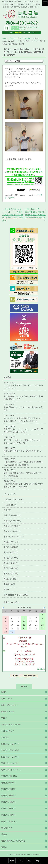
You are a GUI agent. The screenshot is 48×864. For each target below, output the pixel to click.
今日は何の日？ (10, 505)
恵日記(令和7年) (11, 573)
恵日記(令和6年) (11, 568)
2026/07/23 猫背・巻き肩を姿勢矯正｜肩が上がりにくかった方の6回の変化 (23, 473)
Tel (21, 861)
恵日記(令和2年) (11, 547)
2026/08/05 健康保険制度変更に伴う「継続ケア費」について (23, 451)
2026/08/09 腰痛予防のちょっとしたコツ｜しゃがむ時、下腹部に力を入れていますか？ (23, 429)
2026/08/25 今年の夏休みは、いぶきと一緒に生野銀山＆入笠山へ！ (23, 407)
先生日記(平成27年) (23, 38)
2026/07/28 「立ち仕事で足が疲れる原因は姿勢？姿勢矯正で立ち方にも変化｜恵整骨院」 (23, 462)
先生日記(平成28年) (12, 521)
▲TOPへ (24, 686)
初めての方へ (6, 698)
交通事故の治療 (7, 711)
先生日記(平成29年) (12, 526)
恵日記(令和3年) (11, 552)
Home (12, 861)
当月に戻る (41, 669)
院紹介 (4, 847)
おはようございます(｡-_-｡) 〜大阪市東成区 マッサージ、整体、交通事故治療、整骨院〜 (12, 214)
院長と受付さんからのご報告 (16, 595)
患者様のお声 (9, 584)
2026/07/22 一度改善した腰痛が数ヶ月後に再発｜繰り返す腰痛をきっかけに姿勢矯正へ (23, 484)
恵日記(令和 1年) (11, 542)
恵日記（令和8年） (12, 579)
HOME (4, 38)
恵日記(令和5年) (11, 563)
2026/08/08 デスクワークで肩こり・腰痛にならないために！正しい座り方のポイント (22, 440)
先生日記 (7, 510)
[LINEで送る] (34, 189)
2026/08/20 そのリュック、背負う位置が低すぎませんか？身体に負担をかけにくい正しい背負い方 (23, 418)
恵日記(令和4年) (11, 558)
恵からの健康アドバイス (14, 536)
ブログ (11, 38)
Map (29, 861)
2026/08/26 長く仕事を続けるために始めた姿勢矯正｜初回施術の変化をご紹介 (23, 396)
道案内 (6, 589)
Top (37, 861)
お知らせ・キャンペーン (14, 499)
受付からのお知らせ (12, 531)
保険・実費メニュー (9, 705)
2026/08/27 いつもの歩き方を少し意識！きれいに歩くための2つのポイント (23, 385)
